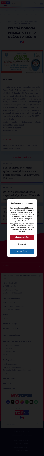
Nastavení (22, 244)
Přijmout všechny (21, 251)
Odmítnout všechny (22, 237)
